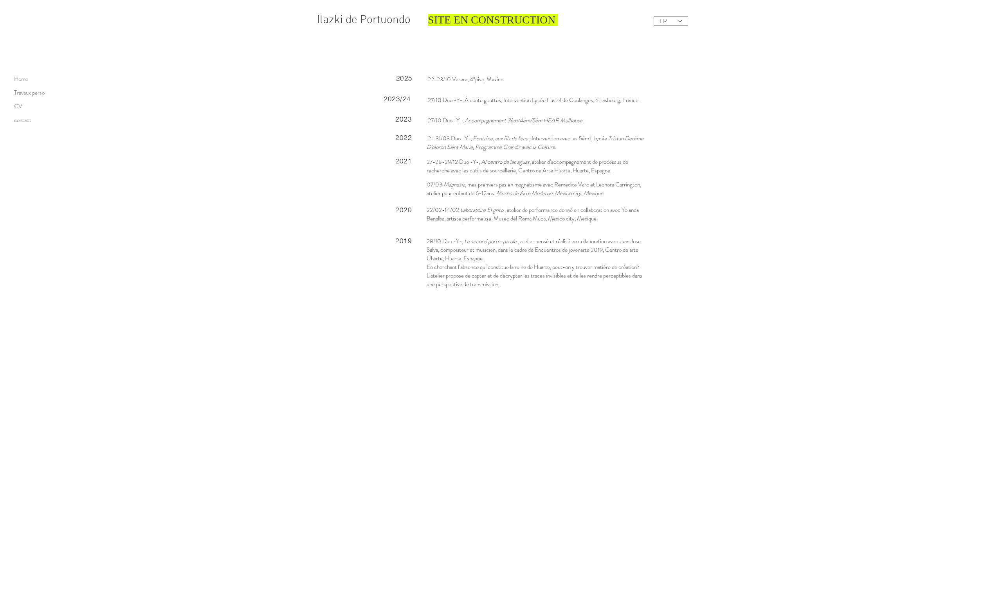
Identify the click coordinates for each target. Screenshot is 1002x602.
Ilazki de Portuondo (364, 20)
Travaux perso (29, 92)
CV (18, 106)
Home (21, 79)
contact (22, 120)
